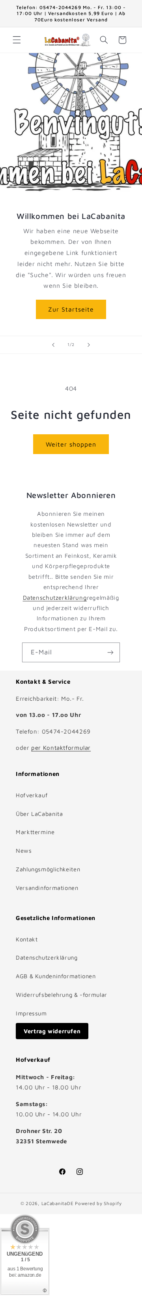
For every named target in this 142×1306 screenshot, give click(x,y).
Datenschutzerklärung (55, 597)
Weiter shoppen (71, 444)
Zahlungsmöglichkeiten (48, 869)
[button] (16, 40)
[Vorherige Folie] (53, 345)
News (24, 850)
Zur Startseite (71, 309)
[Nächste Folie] (88, 345)
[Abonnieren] (110, 652)
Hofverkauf (32, 795)
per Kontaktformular (61, 747)
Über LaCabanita (39, 813)
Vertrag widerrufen (52, 1031)
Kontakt (26, 939)
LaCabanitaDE (57, 1203)
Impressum (31, 1013)
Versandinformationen (47, 887)
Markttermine (35, 832)
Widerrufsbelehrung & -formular (61, 994)
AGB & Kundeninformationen (56, 976)
